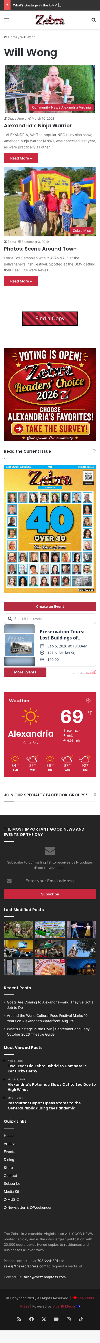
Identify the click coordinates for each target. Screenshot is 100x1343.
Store (8, 1168)
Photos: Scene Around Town (40, 248)
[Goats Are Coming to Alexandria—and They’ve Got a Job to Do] (18, 929)
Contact (10, 1175)
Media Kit (11, 1191)
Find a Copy (50, 318)
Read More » (21, 158)
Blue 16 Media (64, 1306)
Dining (9, 1160)
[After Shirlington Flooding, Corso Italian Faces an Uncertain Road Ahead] (50, 948)
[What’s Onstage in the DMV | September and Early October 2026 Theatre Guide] (81, 929)
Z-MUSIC (11, 1199)
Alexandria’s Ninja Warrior (38, 125)
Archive (10, 1144)
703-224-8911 (48, 1261)
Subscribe (12, 1183)
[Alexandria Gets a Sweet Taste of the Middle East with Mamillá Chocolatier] (18, 967)
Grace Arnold (17, 118)
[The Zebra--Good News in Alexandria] (50, 19)
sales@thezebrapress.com (25, 1266)
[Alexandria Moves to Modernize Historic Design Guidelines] (18, 948)
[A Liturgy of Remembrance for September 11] (81, 948)
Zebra (12, 242)
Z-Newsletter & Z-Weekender (28, 1207)
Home (12, 37)
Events (9, 1152)
